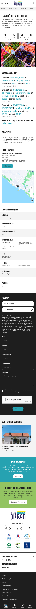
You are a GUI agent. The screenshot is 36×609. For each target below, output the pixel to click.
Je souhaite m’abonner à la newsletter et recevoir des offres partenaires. (19, 391)
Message (5, 372)
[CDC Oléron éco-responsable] (18, 545)
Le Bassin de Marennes (9, 564)
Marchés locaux (13, 8)
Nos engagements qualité (10, 589)
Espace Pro (6, 568)
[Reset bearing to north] (31, 195)
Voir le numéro (9, 304)
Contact (18, 476)
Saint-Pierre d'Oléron (9, 556)
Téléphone (6, 363)
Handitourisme (6, 585)
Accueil (3, 8)
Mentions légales (7, 579)
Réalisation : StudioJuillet (9, 599)
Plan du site (5, 596)
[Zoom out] (31, 191)
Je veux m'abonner (18, 502)
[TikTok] (30, 527)
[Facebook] (5, 528)
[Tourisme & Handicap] (27, 545)
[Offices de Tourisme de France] (9, 536)
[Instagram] (10, 528)
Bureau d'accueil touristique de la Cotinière (15, 447)
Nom (3, 337)
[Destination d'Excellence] (18, 536)
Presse (4, 582)
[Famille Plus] (27, 536)
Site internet (8, 310)
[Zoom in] (31, 188)
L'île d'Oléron (6, 560)
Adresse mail (6, 354)
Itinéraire (7, 166)
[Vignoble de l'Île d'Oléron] (9, 545)
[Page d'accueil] (18, 3)
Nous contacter (6, 592)
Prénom (5, 346)
